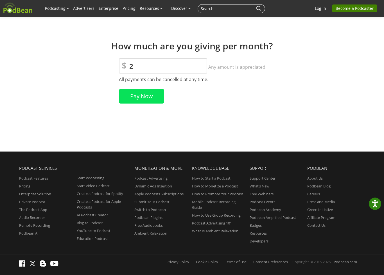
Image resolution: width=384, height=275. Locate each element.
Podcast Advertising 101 (212, 223)
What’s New (259, 186)
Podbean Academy (265, 209)
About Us (315, 178)
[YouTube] (55, 265)
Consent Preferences (270, 261)
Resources (150, 8)
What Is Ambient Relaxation (215, 230)
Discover (179, 8)
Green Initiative (320, 209)
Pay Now (141, 96)
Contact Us (316, 225)
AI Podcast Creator (92, 214)
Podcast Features (33, 178)
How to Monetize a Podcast (215, 186)
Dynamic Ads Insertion (153, 186)
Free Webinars (262, 193)
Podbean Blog (319, 186)
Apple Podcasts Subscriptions (159, 193)
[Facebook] (23, 265)
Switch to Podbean (150, 209)
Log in (320, 8)
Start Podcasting (90, 177)
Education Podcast (92, 238)
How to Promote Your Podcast (217, 193)
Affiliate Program (321, 217)
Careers (313, 193)
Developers (259, 241)
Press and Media (321, 201)
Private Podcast (32, 201)
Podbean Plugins (148, 217)
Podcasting (56, 8)
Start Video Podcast (93, 185)
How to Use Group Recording (216, 215)
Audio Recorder (32, 217)
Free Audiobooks (148, 225)
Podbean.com (345, 261)
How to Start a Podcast (211, 178)
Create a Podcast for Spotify (100, 193)
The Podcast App (33, 209)
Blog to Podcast (90, 222)
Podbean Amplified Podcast (273, 217)
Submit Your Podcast (152, 201)
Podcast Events (262, 201)
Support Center (262, 178)
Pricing (129, 8)
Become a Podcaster (355, 8)
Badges (256, 225)
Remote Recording (34, 225)
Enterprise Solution (35, 193)
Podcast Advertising (151, 178)
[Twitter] (34, 265)
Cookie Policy (207, 261)
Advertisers (83, 8)
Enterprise (108, 8)
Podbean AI (29, 233)
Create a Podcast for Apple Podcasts (99, 204)
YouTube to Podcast (93, 230)
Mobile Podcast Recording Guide (214, 204)
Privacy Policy (177, 261)
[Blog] (44, 265)
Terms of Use (236, 261)
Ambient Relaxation (150, 233)
